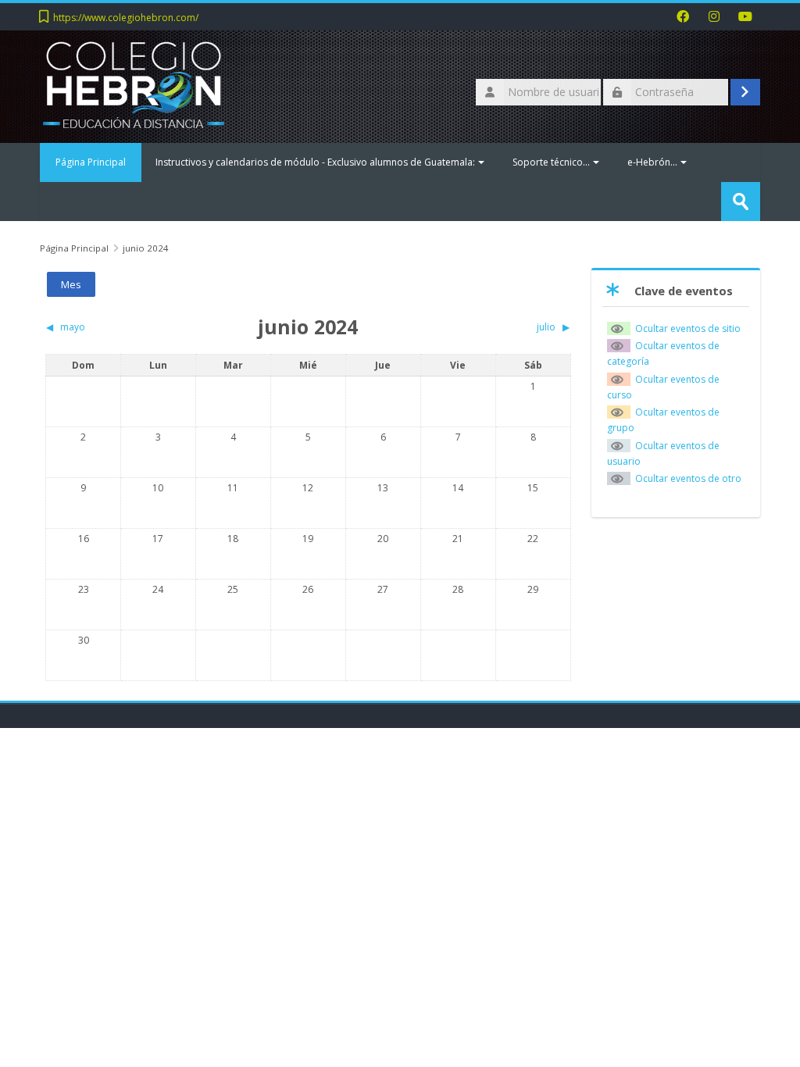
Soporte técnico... (551, 162)
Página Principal (90, 162)
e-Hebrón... (652, 162)
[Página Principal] (133, 85)
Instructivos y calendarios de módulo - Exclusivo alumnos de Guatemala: (315, 162)
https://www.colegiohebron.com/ (125, 17)
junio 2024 (146, 248)
